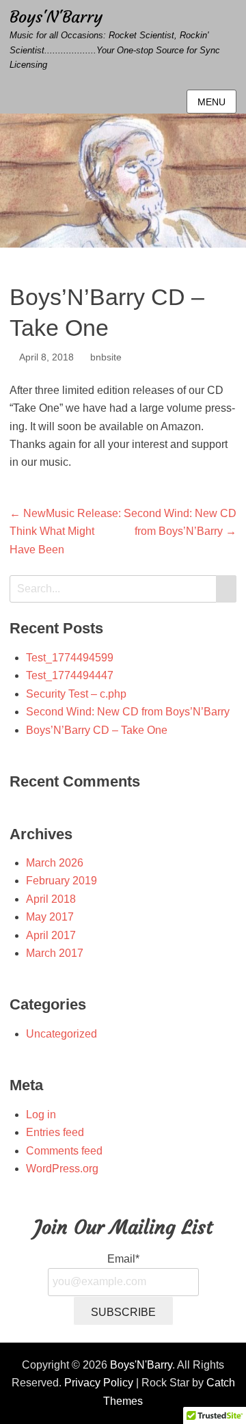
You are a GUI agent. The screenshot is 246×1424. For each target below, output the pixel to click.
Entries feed (55, 1132)
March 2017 (54, 953)
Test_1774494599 (69, 657)
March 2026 (54, 863)
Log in (41, 1114)
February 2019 (61, 880)
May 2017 (50, 917)
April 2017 (51, 935)
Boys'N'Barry (56, 17)
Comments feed (64, 1151)
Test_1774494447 (69, 675)
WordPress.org (62, 1168)
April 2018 (51, 899)
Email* (123, 1259)
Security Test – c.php (76, 694)
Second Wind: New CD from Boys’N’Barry (128, 711)
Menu (211, 101)
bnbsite (106, 357)
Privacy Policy (98, 1382)
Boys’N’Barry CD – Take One (96, 730)
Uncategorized (61, 1034)
